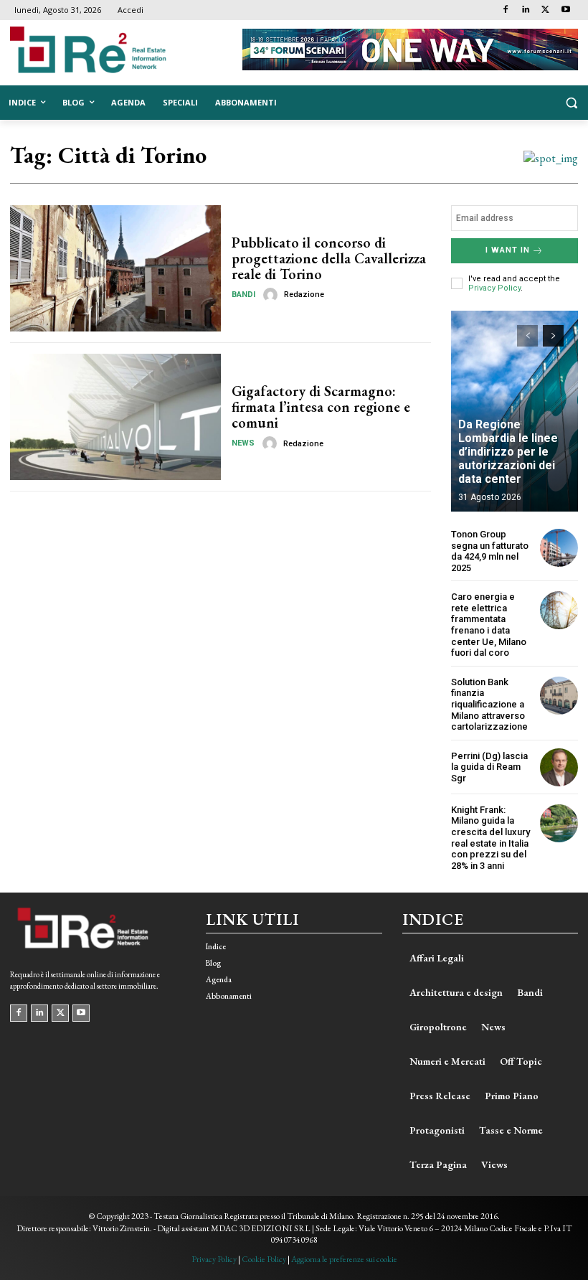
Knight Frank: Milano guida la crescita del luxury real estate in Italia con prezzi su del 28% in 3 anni (490, 837)
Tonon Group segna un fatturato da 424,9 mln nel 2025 (489, 551)
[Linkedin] (526, 10)
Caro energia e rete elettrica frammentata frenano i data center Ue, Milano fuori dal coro (488, 624)
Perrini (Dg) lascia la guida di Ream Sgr (489, 766)
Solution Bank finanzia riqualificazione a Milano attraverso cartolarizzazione (489, 704)
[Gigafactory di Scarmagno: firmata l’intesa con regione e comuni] (115, 417)
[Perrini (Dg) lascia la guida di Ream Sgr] (559, 767)
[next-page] (553, 336)
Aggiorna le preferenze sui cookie (344, 1259)
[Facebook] (506, 10)
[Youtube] (565, 10)
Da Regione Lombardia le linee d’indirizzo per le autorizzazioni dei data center (508, 452)
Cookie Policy (264, 1259)
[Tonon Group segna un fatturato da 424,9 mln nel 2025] (559, 548)
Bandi (243, 294)
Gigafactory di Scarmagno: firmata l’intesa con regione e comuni (321, 407)
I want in (507, 250)
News (243, 443)
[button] (571, 103)
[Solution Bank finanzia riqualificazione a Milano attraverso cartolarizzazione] (559, 696)
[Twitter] (545, 10)
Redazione (304, 294)
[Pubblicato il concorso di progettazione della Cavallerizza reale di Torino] (115, 268)
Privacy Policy (494, 288)
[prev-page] (527, 336)
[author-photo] (272, 295)
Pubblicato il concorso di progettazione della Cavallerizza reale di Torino (329, 258)
